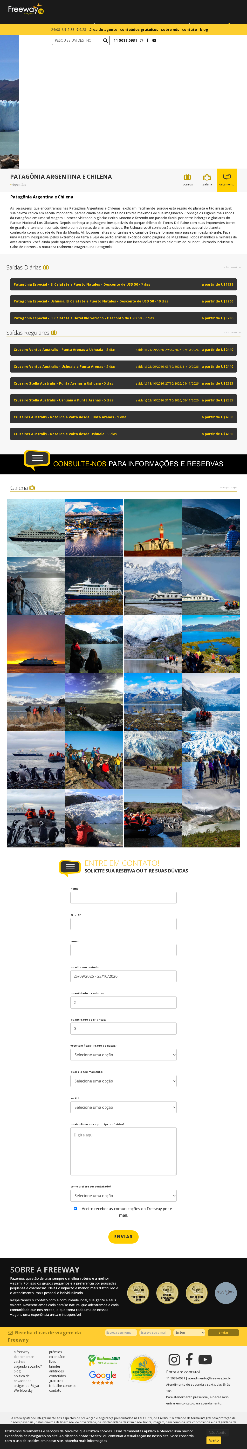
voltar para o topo (232, 267)
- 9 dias (123, 417)
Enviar (223, 1333)
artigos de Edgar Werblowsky (26, 1388)
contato (189, 29)
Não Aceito (217, 1432)
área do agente (103, 29)
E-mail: (75, 941)
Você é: (75, 1098)
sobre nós (170, 29)
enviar (123, 1236)
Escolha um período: (84, 967)
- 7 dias (123, 284)
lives (52, 1361)
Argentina (19, 184)
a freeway (21, 1352)
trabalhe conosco (62, 1385)
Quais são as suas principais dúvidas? (97, 1124)
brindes (55, 1366)
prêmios (55, 1352)
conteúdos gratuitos (139, 29)
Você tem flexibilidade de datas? (93, 1045)
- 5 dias (123, 349)
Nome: (74, 888)
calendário (57, 1356)
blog (204, 29)
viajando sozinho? (28, 1366)
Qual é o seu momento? (86, 1072)
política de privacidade (22, 1378)
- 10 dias (123, 301)
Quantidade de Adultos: (87, 993)
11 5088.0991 (125, 40)
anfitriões (56, 1371)
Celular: (75, 915)
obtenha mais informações (86, 1440)
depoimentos (24, 1356)
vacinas (19, 1361)
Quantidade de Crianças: (88, 1019)
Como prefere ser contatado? (90, 1186)
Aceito (214, 1440)
